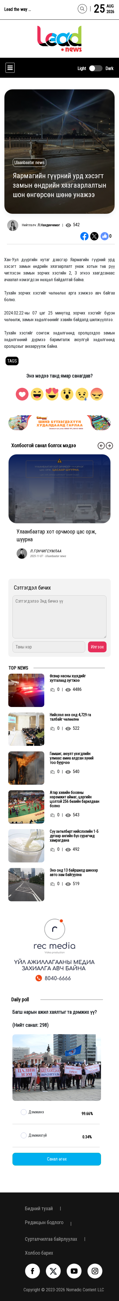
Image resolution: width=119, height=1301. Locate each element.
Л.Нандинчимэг (49, 225)
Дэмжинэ (36, 1112)
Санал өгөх (57, 1159)
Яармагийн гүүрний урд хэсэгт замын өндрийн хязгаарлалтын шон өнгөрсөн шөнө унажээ (59, 185)
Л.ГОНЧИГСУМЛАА (45, 551)
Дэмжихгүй (38, 1135)
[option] (61, 422)
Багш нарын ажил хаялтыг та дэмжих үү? (54, 1012)
